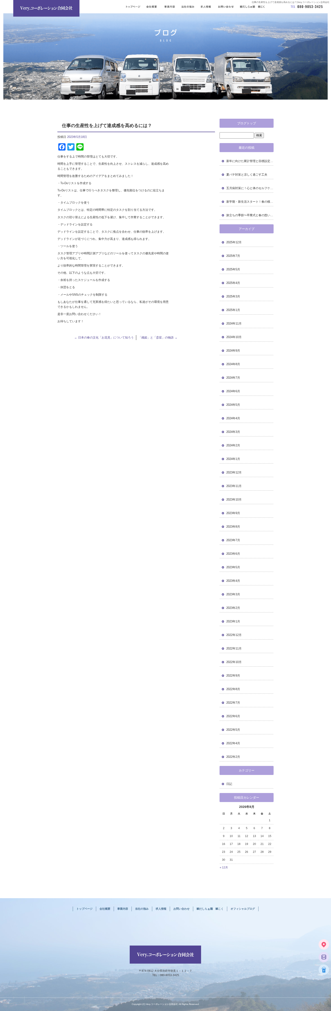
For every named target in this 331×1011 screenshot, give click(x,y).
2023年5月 (233, 567)
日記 (229, 784)
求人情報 (206, 6)
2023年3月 (233, 594)
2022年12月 (234, 635)
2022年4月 (233, 743)
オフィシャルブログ (243, 908)
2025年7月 (233, 255)
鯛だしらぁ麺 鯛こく (256, 6)
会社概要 (151, 6)
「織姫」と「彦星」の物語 (157, 337)
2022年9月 (233, 675)
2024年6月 (233, 391)
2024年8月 (233, 364)
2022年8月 (233, 689)
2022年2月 (233, 756)
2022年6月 (233, 716)
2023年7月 (233, 540)
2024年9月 (233, 350)
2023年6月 (233, 553)
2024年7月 (233, 377)
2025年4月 (233, 283)
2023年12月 (234, 472)
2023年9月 (233, 513)
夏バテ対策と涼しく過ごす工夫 (246, 174)
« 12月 (224, 867)
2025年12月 (234, 242)
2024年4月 (233, 418)
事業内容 (170, 6)
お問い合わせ (226, 6)
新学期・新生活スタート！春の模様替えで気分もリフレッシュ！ (250, 201)
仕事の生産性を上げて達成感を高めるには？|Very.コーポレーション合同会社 (290, 2)
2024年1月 (233, 459)
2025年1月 (233, 310)
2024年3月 (233, 432)
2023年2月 (233, 608)
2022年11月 (234, 648)
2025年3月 (233, 296)
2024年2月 (233, 445)
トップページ (132, 6)
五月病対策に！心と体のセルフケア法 (250, 188)
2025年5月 (233, 269)
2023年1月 (233, 621)
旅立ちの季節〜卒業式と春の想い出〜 (250, 215)
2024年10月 (234, 337)
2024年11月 (234, 323)
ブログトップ (246, 123)
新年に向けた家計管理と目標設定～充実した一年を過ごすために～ (250, 161)
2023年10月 (234, 499)
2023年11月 (234, 486)
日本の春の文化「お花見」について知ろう (104, 337)
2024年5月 (233, 404)
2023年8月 (233, 526)
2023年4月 (233, 580)
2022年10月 (234, 662)
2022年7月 (233, 702)
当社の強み (188, 6)
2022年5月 (233, 729)
